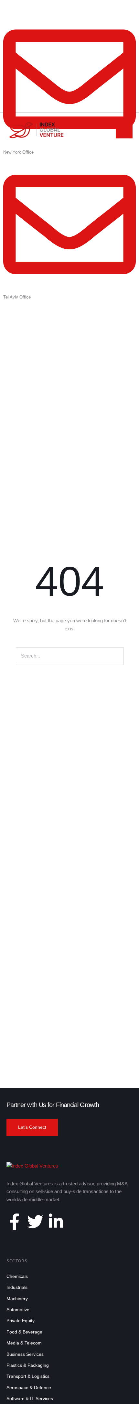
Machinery (17, 1298)
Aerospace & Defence (28, 1387)
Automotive (17, 1309)
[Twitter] (35, 1222)
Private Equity (20, 1320)
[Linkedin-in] (56, 1222)
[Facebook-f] (14, 1222)
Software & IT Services (29, 1398)
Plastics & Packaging (27, 1365)
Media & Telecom (24, 1342)
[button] (32, 1127)
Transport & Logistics (27, 1376)
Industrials (16, 1287)
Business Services (25, 1354)
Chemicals (17, 1276)
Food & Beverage (24, 1331)
